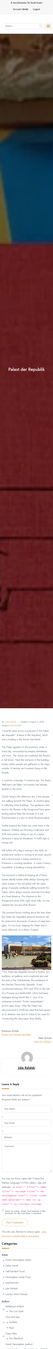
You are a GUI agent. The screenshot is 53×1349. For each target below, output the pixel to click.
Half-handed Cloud (14, 1271)
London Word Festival (16, 1294)
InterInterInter (12, 1282)
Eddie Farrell (11, 1265)
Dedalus (13, 1322)
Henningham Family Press (18, 1277)
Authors (5, 1301)
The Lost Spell (16, 1311)
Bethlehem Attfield (14, 1306)
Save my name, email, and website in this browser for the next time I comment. (25, 1211)
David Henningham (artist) (18, 1260)
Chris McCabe (12, 1317)
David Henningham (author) (19, 1344)
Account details (20, 9)
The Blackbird (16, 1338)
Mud (11, 1328)
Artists (5, 1255)
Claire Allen (11, 1333)
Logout (36, 9)
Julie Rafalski (10, 721)
